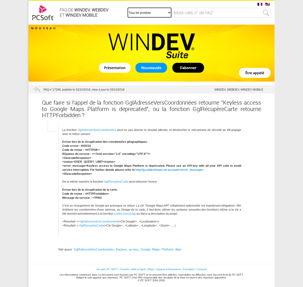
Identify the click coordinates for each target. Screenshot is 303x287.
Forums (124, 269)
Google (145, 249)
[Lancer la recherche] (266, 13)
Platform (167, 249)
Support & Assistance (169, 269)
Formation (189, 269)
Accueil (100, 269)
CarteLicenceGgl (125, 213)
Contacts (202, 269)
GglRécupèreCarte (116, 181)
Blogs (151, 269)
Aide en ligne (138, 269)
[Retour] (37, 89)
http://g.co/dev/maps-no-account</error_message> (169, 169)
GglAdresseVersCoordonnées (97, 130)
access (134, 249)
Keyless (121, 249)
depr (178, 249)
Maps (156, 249)
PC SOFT (112, 269)
